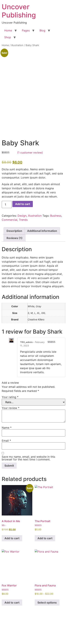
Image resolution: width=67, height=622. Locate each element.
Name (7, 427)
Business (55, 215)
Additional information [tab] (42, 231)
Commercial (9, 219)
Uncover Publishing (19, 11)
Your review (10, 408)
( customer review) (30, 152)
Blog (42, 30)
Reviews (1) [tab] (15, 238)
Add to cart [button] (11, 538)
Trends (23, 219)
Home (8, 30)
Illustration (17, 45)
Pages (26, 30)
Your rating (10, 397)
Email (6, 440)
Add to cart (22, 204)
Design (22, 215)
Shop (7, 37)
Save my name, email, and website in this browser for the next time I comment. (28, 458)
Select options (47, 602)
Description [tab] (14, 231)
